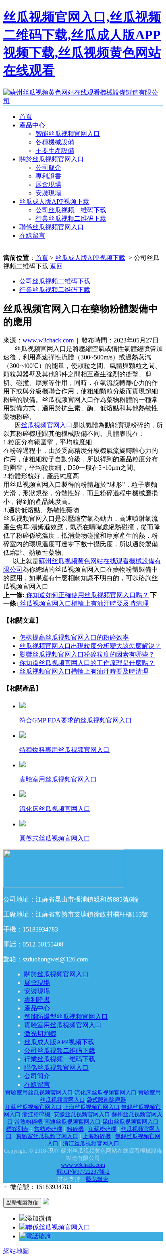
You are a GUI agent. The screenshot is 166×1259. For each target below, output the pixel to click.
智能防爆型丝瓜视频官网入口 (66, 1016)
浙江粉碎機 (36, 1114)
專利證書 (48, 176)
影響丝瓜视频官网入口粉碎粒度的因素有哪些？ (87, 654)
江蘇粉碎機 (102, 1129)
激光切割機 (40, 1033)
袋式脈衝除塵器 (106, 1100)
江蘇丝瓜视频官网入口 (33, 1107)
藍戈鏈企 (97, 1179)
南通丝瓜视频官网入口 (72, 1122)
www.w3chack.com (48, 340)
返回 (56, 266)
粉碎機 (75, 1129)
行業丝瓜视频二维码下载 (70, 218)
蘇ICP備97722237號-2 (83, 1172)
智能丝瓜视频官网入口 (67, 133)
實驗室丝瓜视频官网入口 (47, 1136)
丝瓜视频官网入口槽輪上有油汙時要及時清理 (83, 603)
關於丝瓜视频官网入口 (51, 159)
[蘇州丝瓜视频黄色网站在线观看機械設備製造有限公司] (83, 100)
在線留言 (32, 235)
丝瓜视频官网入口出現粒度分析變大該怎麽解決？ (90, 645)
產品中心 (32, 125)
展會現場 (48, 184)
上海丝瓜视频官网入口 (91, 1107)
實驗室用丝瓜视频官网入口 (63, 1025)
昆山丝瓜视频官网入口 (130, 1122)
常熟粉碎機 (29, 1122)
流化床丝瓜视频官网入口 (106, 1093)
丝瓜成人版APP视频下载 (54, 201)
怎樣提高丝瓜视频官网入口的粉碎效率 (74, 637)
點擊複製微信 (22, 1203)
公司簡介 (48, 167)
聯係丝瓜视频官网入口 (51, 227)
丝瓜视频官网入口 (47, 425)
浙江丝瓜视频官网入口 (91, 1144)
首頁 (25, 116)
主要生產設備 (54, 150)
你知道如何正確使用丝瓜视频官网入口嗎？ (87, 594)
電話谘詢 (39, 1236)
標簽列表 (17, 1129)
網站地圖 (16, 1251)
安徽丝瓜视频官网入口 (82, 1114)
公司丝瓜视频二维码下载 (70, 210)
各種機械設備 (54, 142)
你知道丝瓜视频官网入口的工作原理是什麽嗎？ (87, 662)
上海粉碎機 (97, 1136)
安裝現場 (48, 193)
